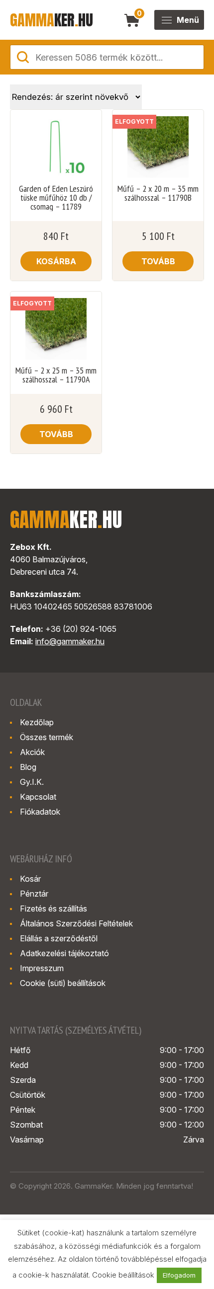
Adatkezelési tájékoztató (64, 953)
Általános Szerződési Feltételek (76, 923)
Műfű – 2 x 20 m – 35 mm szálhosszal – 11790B (158, 193)
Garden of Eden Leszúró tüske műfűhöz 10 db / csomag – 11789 (56, 197)
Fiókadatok (40, 812)
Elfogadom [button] (179, 1275)
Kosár (30, 879)
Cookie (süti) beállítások (63, 983)
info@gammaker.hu (70, 641)
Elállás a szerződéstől (59, 938)
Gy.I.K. (32, 782)
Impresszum (42, 968)
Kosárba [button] (56, 261)
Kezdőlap (37, 722)
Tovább (158, 261)
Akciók (32, 752)
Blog (28, 767)
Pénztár (34, 894)
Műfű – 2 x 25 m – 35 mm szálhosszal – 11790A (56, 375)
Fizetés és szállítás (53, 908)
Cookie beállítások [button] (123, 1275)
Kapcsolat (38, 797)
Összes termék (46, 737)
